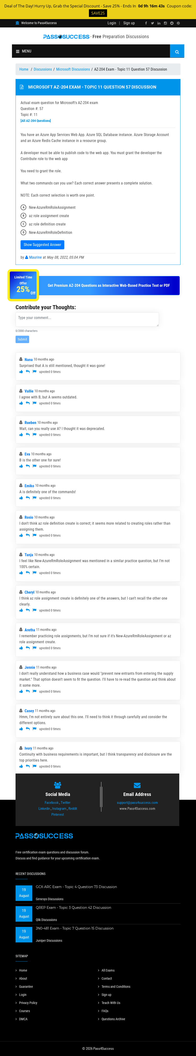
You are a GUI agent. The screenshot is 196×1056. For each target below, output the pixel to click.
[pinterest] (178, 23)
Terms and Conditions (116, 986)
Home (24, 69)
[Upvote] (21, 371)
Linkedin (44, 808)
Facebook (52, 802)
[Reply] (28, 371)
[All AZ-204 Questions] (36, 121)
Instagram (59, 808)
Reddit (72, 808)
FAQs (105, 1011)
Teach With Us (111, 1003)
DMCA (23, 1019)
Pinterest (57, 814)
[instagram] (165, 23)
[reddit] (172, 23)
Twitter (66, 802)
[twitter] (152, 23)
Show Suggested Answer (42, 244)
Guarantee (26, 986)
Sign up (129, 23)
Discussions (43, 69)
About (23, 978)
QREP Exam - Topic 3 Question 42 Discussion (73, 907)
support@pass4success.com (137, 802)
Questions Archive (113, 1019)
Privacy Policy (28, 1003)
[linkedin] (159, 23)
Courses (24, 1011)
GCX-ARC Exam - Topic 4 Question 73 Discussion (76, 887)
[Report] (34, 371)
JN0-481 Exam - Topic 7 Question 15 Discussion (75, 928)
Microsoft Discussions (73, 69)
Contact (107, 978)
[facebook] (146, 23)
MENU (26, 51)
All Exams (108, 970)
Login (112, 23)
